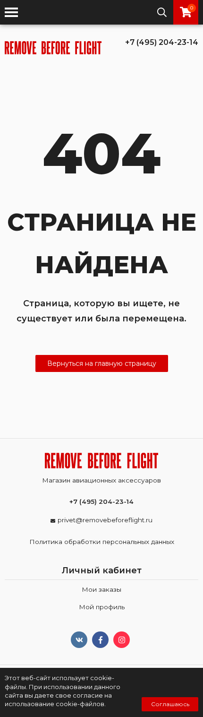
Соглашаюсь (170, 704)
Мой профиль (102, 607)
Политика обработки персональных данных (101, 541)
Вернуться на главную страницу (101, 363)
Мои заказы (101, 589)
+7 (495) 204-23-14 (161, 42)
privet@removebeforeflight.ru (105, 520)
